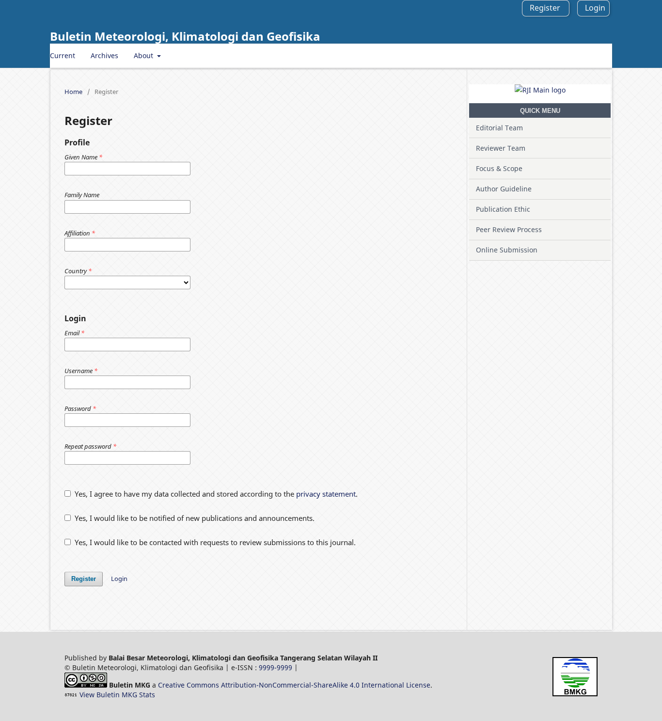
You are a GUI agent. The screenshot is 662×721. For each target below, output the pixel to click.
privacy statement (326, 494)
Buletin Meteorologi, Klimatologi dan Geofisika (185, 36)
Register (545, 7)
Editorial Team (499, 127)
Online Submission (506, 249)
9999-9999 (275, 667)
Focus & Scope (499, 168)
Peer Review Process (509, 229)
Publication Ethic (503, 209)
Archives (104, 55)
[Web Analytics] (71, 694)
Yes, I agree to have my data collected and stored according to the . (215, 494)
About (144, 55)
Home (73, 91)
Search (593, 55)
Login (595, 7)
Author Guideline (504, 188)
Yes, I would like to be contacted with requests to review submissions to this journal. (214, 542)
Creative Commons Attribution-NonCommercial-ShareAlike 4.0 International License (294, 685)
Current (62, 55)
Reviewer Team (500, 148)
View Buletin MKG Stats (117, 694)
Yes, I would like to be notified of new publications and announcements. (194, 518)
